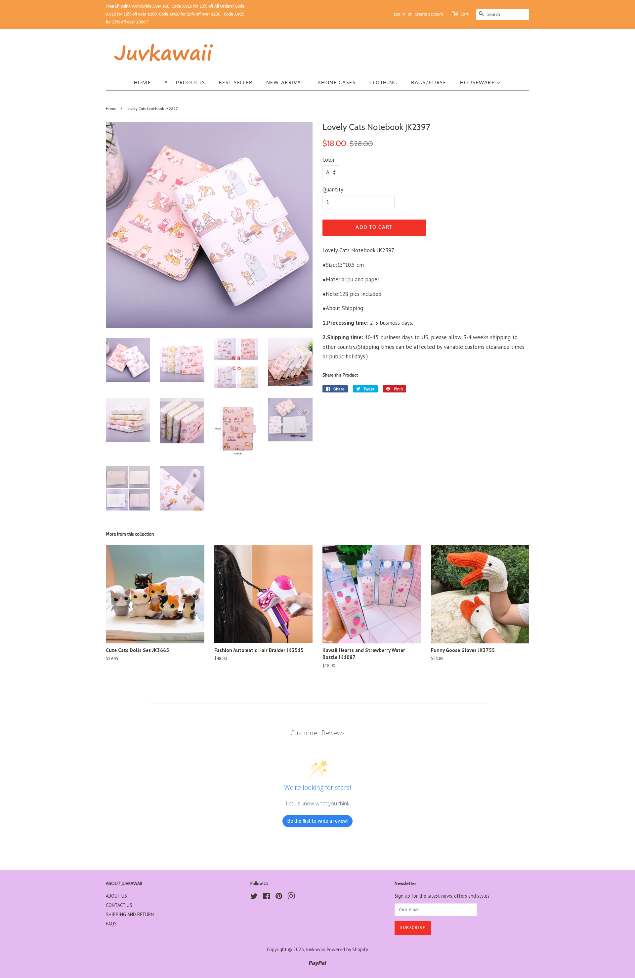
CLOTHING (383, 83)
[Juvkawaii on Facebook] (266, 897)
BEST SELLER (236, 83)
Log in (399, 14)
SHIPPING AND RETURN (130, 914)
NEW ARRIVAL (285, 83)
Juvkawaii (315, 949)
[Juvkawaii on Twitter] (254, 897)
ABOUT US (116, 896)
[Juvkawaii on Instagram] (291, 897)
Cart (465, 14)
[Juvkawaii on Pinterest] (278, 897)
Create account (429, 14)
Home (142, 83)
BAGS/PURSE (428, 83)
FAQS (111, 923)
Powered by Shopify (347, 949)
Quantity (332, 189)
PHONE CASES (337, 83)
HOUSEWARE (478, 83)
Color (328, 159)
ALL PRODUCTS (184, 83)
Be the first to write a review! (317, 821)
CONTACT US (119, 905)
